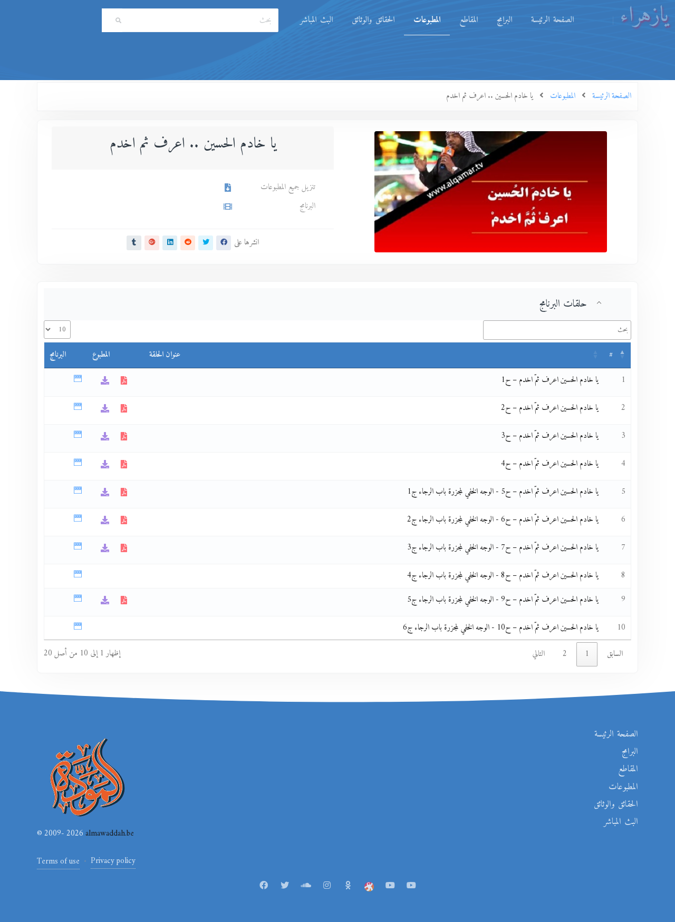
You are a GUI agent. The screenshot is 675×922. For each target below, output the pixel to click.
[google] (151, 243)
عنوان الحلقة (164, 355)
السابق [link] (615, 654)
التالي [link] (538, 654)
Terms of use (58, 862)
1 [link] (587, 654)
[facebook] (223, 243)
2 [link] (565, 654)
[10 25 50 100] (57, 329)
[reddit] (187, 243)
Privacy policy (113, 861)
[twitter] (205, 243)
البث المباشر (316, 20)
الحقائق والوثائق (373, 20)
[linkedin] (169, 243)
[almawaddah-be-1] (390, 886)
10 (621, 628)
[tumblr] (134, 243)
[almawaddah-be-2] (411, 886)
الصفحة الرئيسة (552, 20)
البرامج (504, 20)
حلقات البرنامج (563, 304)
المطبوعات (426, 20)
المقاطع (468, 20)
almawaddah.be (108, 834)
